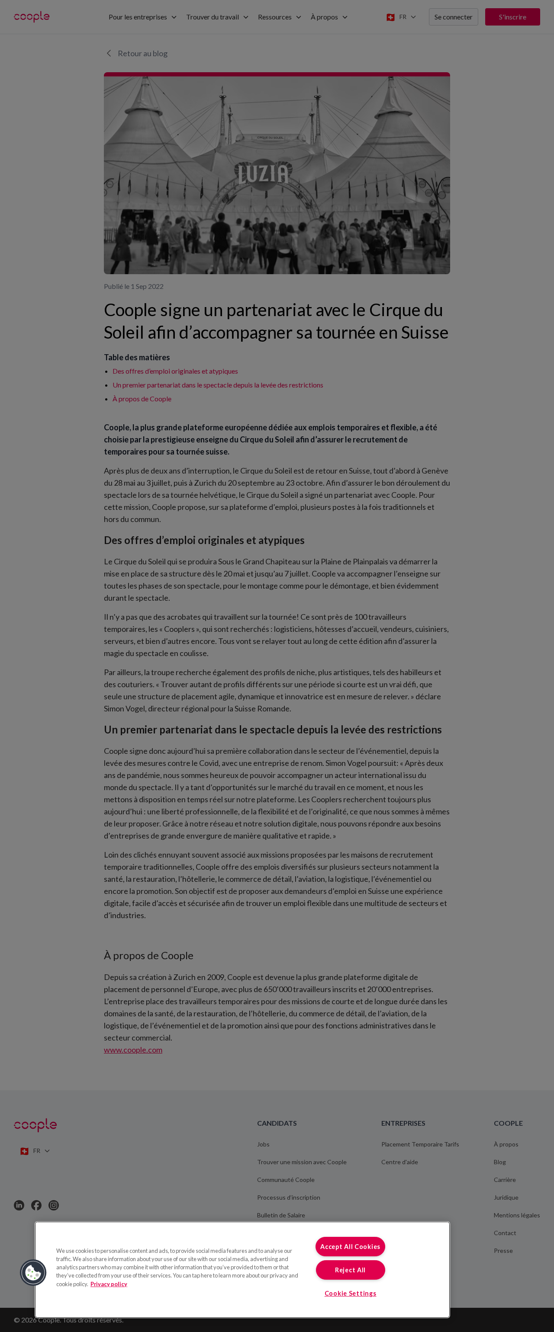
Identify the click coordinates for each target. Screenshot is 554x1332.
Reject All (350, 1270)
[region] (242, 1269)
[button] (33, 1273)
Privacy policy (108, 1284)
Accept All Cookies (350, 1246)
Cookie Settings (351, 1293)
